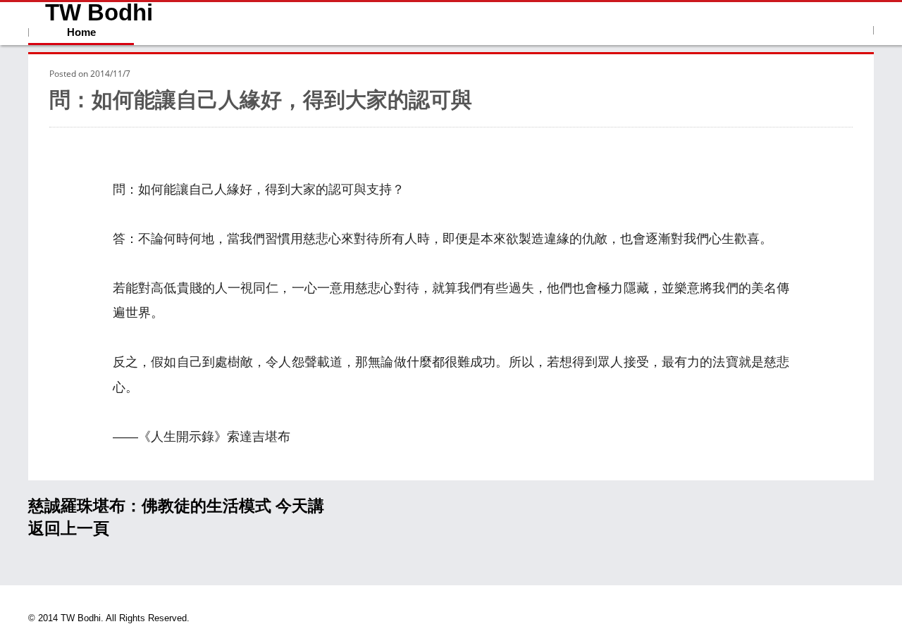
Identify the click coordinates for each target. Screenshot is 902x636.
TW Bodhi (99, 12)
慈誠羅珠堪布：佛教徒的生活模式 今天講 (176, 506)
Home (81, 32)
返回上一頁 (68, 528)
